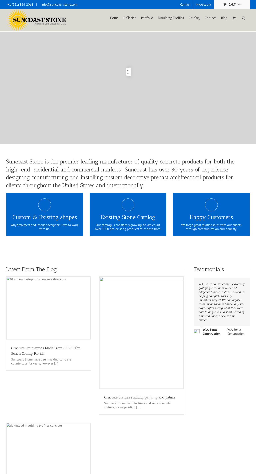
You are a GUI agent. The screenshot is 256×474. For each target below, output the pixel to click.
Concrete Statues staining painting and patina (139, 397)
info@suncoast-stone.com (59, 4)
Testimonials (209, 269)
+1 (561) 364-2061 (20, 4)
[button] (243, 17)
